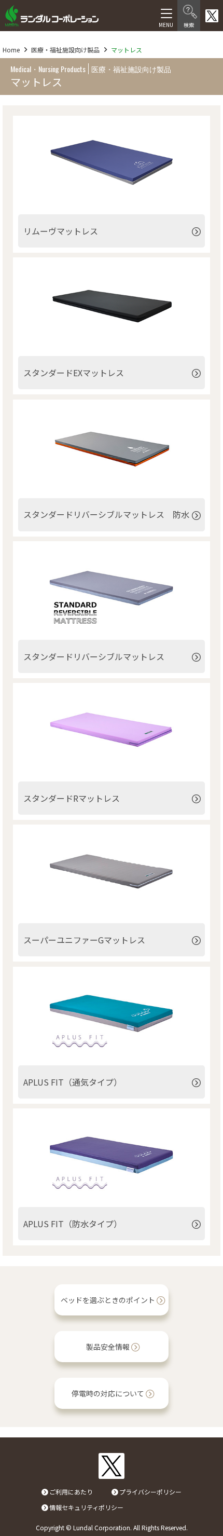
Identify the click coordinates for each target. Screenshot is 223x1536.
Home (11, 49)
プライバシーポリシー (150, 1491)
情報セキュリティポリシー (86, 1507)
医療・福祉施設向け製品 (65, 49)
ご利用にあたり (71, 1491)
